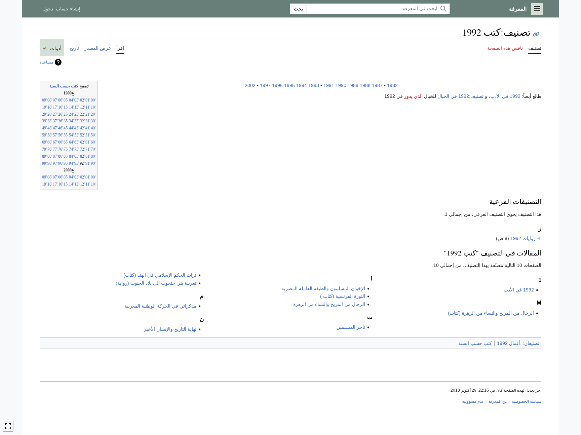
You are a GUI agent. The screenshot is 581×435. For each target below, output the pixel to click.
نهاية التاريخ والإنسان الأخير (170, 329)
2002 (250, 85)
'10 (93, 107)
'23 (76, 114)
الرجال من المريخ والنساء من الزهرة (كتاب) (491, 313)
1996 (277, 85)
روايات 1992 (523, 238)
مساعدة (46, 62)
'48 (49, 128)
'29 (44, 114)
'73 (76, 149)
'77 (55, 149)
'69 (44, 142)
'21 (87, 114)
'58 (49, 135)
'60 (93, 142)
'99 (44, 163)
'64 (71, 142)
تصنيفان (531, 343)
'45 (66, 128)
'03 (76, 100)
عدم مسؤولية (473, 401)
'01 (87, 100)
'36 (60, 121)
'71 (87, 149)
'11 (87, 107)
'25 (66, 114)
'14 (71, 107)
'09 (44, 100)
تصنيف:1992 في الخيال (460, 96)
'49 (44, 128)
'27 (55, 114)
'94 (71, 163)
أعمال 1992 (508, 343)
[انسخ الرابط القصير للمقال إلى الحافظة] (536, 34)
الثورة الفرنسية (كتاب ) (342, 296)
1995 (289, 85)
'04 (71, 100)
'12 (82, 107)
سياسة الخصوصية (526, 401)
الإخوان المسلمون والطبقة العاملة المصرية (323, 288)
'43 (76, 128)
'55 (66, 135)
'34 (71, 121)
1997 (265, 85)
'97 (55, 163)
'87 (55, 156)
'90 (93, 163)
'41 (87, 128)
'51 (87, 135)
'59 (44, 135)
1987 (377, 85)
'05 (66, 100)
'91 (87, 163)
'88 (49, 156)
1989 (353, 85)
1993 (313, 85)
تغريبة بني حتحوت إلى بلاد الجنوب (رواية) (156, 283)
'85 (66, 156)
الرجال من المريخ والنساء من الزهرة (329, 304)
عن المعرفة (498, 401)
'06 (60, 100)
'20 (93, 114)
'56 (60, 135)
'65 (66, 142)
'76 (60, 149)
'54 (71, 135)
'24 (71, 114)
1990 (341, 85)
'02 (82, 100)
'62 (82, 142)
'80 (93, 156)
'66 (60, 142)
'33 (76, 121)
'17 (55, 107)
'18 (49, 107)
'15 (66, 107)
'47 (55, 128)
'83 (76, 156)
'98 (49, 163)
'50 (93, 135)
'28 (49, 114)
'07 (55, 100)
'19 (44, 107)
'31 (87, 121)
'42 (82, 128)
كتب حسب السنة (63, 86)
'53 (76, 135)
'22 (82, 114)
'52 (82, 135)
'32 (82, 121)
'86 (60, 156)
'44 (71, 128)
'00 (93, 100)
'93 (76, 163)
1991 (328, 85)
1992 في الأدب (505, 96)
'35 (66, 121)
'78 (49, 149)
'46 (60, 128)
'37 (55, 121)
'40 (93, 128)
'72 (82, 149)
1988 (365, 85)
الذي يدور (413, 96)
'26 (60, 114)
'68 (49, 142)
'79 (44, 149)
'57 (55, 135)
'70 (93, 149)
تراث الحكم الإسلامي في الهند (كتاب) (159, 275)
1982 (392, 85)
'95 (66, 163)
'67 (55, 142)
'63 (76, 142)
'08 (49, 100)
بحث (298, 8)
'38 (49, 121)
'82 (82, 156)
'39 (44, 121)
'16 (60, 107)
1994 (301, 85)
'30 (93, 121)
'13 (76, 107)
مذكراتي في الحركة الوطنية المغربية (160, 306)
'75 (66, 149)
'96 (60, 163)
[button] (537, 9)
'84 (71, 156)
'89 (44, 156)
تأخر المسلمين (351, 327)
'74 (71, 149)
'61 (87, 142)
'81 (87, 156)
